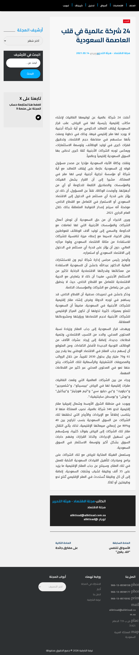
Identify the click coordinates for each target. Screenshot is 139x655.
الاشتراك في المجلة (91, 584)
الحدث (126, 21)
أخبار (99, 589)
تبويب (66, 5)
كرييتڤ (79, 5)
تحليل (91, 5)
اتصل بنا (97, 594)
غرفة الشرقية (94, 599)
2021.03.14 (82, 53)
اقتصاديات (118, 5)
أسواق (103, 5)
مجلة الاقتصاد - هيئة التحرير (113, 53)
